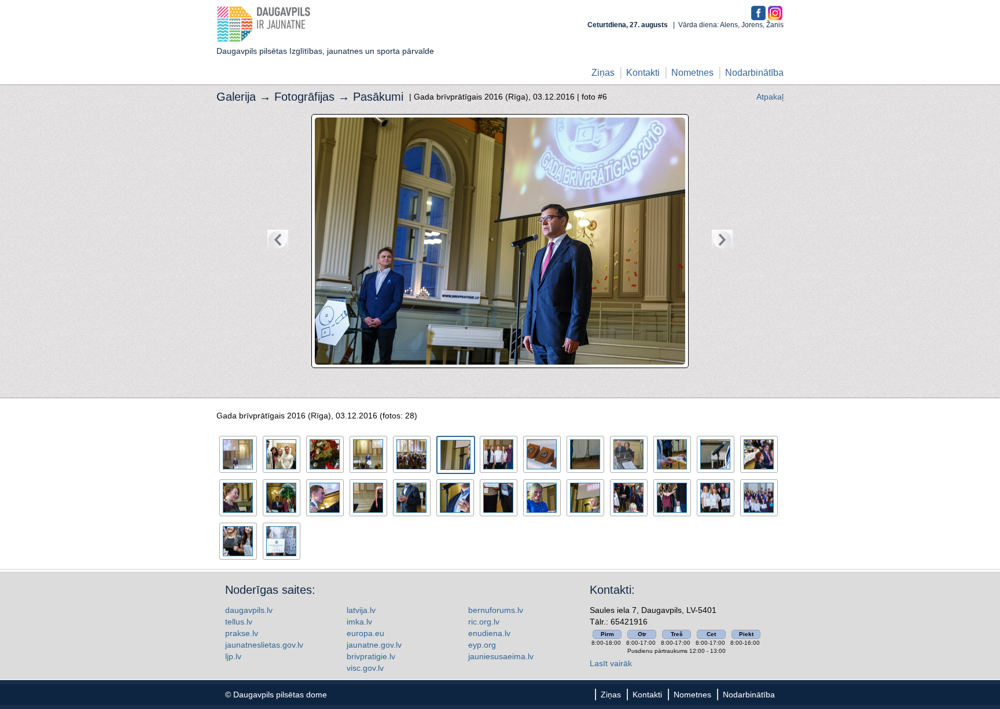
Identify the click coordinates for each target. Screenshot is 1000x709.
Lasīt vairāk (611, 663)
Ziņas (603, 73)
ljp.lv (233, 656)
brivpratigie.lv (371, 656)
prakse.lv (241, 633)
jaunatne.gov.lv (374, 644)
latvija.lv (361, 610)
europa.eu (365, 633)
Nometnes (692, 73)
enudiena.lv (489, 633)
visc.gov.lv (365, 668)
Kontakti (643, 73)
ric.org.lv (483, 621)
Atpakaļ (770, 96)
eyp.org (482, 644)
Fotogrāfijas (304, 96)
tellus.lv (238, 621)
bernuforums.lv (495, 610)
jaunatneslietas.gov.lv (264, 644)
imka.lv (359, 621)
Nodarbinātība (754, 73)
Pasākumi (378, 96)
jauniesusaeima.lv (501, 656)
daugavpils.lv (249, 610)
